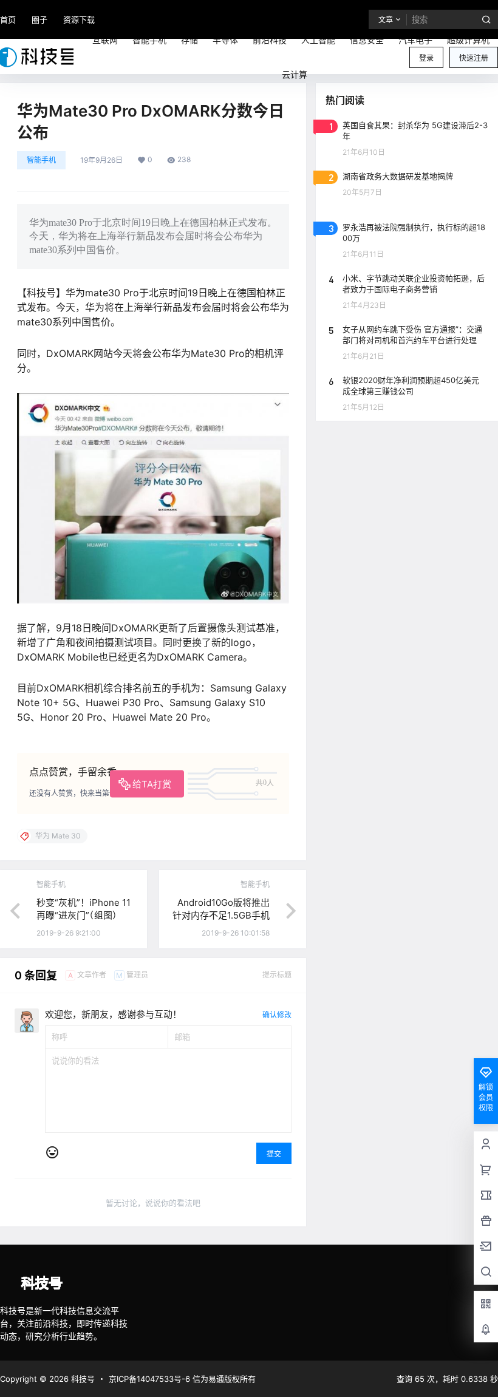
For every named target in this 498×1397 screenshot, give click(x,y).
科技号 (82, 1379)
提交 (274, 1153)
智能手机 (41, 160)
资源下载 (79, 19)
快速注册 (473, 58)
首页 (8, 19)
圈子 (39, 19)
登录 (426, 58)
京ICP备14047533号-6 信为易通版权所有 (182, 1379)
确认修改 (277, 1014)
